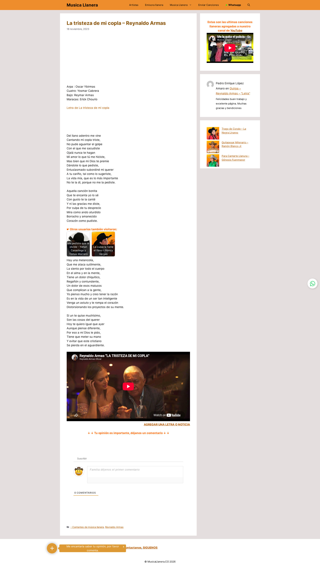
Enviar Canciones (208, 5)
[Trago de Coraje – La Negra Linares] (213, 134)
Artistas (133, 5)
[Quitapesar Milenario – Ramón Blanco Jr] (213, 147)
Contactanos (132, 547)
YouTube (236, 30)
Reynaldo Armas (114, 527)
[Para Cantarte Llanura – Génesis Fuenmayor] (213, 161)
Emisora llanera (154, 5)
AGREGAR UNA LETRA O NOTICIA (167, 424)
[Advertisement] (167, 60)
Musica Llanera (82, 5)
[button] (248, 5)
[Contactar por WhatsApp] (313, 283)
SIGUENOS (150, 547)
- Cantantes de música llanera (87, 527)
